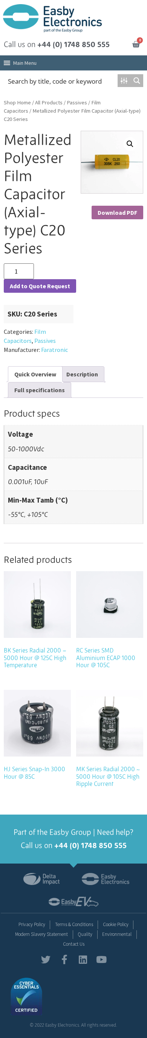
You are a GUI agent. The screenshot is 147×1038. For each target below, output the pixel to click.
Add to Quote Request (40, 286)
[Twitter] (46, 959)
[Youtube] (101, 959)
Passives (77, 102)
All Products (49, 102)
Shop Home (17, 102)
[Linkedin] (82, 959)
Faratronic (54, 349)
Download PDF (117, 212)
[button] (25, 62)
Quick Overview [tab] (35, 374)
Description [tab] (82, 374)
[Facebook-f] (64, 959)
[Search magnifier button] (136, 80)
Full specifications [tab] (39, 390)
